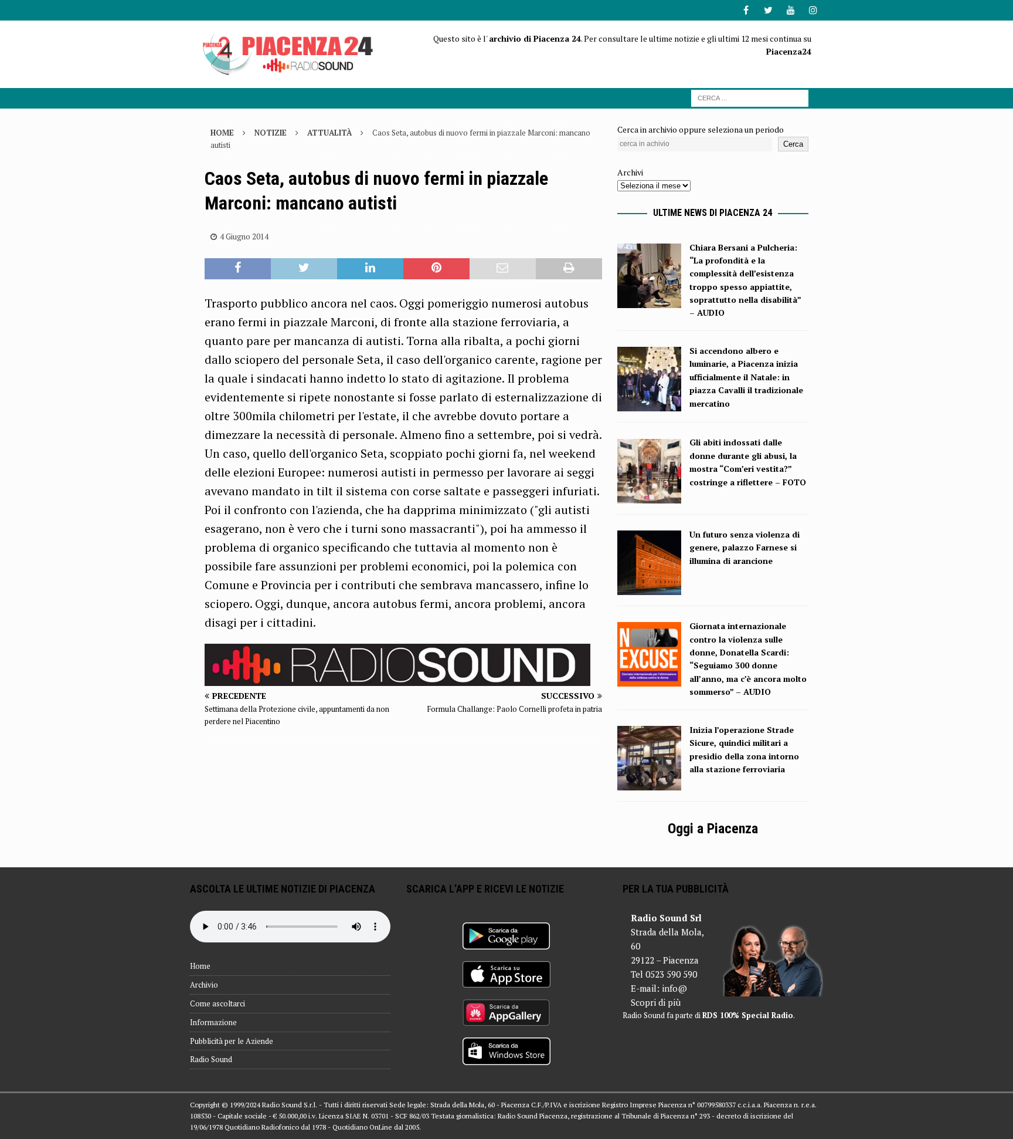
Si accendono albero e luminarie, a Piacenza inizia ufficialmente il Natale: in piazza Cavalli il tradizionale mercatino (746, 377)
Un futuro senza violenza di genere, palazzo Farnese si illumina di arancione (744, 547)
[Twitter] (768, 10)
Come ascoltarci (217, 1003)
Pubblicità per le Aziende (231, 1041)
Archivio (204, 984)
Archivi (630, 172)
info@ (674, 988)
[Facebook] (746, 10)
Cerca (793, 144)
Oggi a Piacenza (713, 828)
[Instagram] (813, 10)
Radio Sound (211, 1059)
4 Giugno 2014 (244, 236)
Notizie (270, 132)
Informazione (213, 1022)
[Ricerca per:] (749, 97)
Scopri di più (656, 1002)
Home (200, 966)
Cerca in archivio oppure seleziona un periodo (700, 129)
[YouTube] (790, 10)
